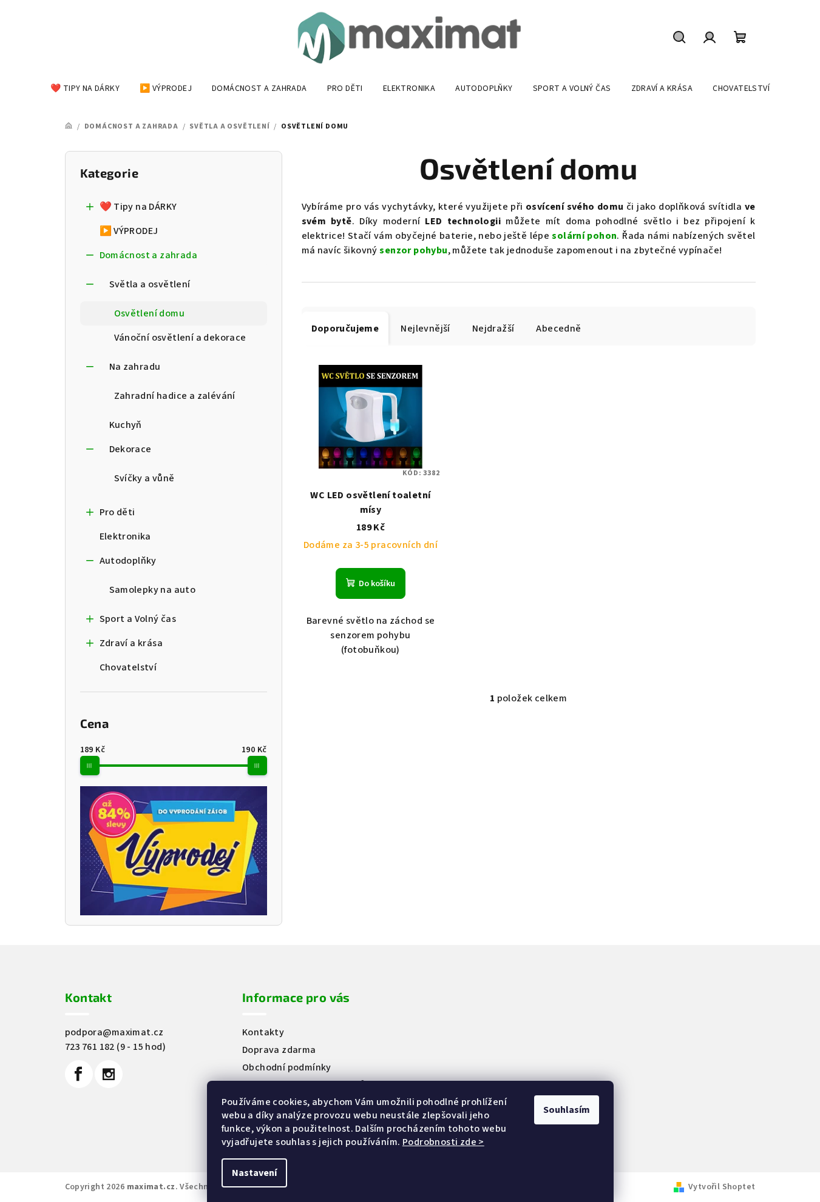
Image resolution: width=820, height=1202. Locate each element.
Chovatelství (128, 667)
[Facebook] (79, 1074)
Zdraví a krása (131, 643)
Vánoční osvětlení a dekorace (180, 337)
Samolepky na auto (152, 589)
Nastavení (254, 1173)
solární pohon (584, 235)
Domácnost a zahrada (149, 255)
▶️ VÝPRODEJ (129, 231)
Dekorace (130, 449)
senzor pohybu (413, 250)
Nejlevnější (425, 328)
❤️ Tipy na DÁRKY (138, 206)
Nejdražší (493, 328)
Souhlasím (566, 1110)
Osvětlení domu (149, 313)
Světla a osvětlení (150, 284)
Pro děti (117, 512)
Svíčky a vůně (144, 478)
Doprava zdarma (279, 1050)
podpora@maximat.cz (114, 1032)
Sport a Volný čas (138, 619)
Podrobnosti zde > (443, 1142)
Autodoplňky (128, 560)
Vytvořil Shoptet (721, 1187)
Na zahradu (135, 366)
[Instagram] (109, 1074)
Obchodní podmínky (286, 1067)
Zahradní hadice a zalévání (174, 395)
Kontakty (263, 1032)
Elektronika (125, 536)
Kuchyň (125, 425)
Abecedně (558, 328)
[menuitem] (85, 88)
